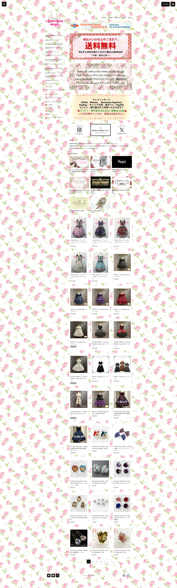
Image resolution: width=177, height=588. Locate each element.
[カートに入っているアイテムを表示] (173, 4)
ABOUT (117, 17)
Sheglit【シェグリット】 (52, 52)
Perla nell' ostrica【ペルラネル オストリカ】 (54, 69)
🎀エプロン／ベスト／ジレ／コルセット (54, 98)
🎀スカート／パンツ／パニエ (53, 101)
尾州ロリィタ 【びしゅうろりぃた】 (54, 64)
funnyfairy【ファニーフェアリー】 (54, 56)
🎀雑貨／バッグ (49, 114)
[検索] (4, 4)
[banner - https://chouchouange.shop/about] (101, 130)
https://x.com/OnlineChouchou (123, 575)
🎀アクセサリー (49, 111)
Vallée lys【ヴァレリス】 (52, 40)
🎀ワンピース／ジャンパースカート (54, 90)
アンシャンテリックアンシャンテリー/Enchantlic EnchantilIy (54, 44)
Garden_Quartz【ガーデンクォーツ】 (54, 76)
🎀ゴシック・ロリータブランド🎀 (54, 118)
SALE (130, 17)
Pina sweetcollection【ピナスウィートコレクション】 (53, 60)
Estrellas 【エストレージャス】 (54, 72)
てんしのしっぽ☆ (50, 83)
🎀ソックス (48, 108)
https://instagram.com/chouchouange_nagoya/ (128, 575)
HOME (103, 17)
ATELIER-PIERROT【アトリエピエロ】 (54, 36)
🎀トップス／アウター (51, 94)
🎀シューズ (48, 86)
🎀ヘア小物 (48, 105)
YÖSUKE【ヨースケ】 (51, 80)
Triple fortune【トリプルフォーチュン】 (54, 48)
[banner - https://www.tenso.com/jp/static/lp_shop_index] (100, 26)
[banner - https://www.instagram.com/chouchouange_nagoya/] (79, 130)
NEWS (110, 17)
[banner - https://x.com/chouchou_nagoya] (122, 130)
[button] (165, 4)
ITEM (124, 17)
